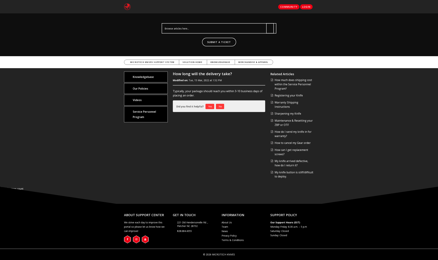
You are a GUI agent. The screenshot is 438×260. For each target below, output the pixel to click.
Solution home (192, 62)
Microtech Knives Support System (152, 62)
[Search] (270, 28)
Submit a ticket (219, 42)
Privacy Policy (229, 235)
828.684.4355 (184, 231)
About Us (227, 222)
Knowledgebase (220, 62)
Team (225, 226)
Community (288, 6)
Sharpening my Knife (288, 113)
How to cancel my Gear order (293, 143)
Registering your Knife (289, 95)
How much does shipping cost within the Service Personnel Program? (293, 84)
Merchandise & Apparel (253, 62)
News (225, 231)
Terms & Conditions (233, 240)
